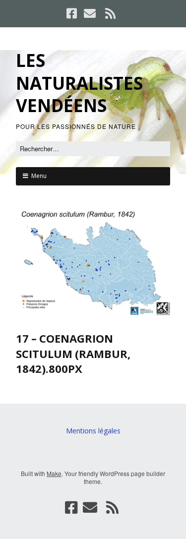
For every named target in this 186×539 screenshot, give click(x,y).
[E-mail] (89, 13)
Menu (39, 176)
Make (54, 473)
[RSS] (110, 13)
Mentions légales (93, 430)
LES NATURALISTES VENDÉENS (79, 83)
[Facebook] (72, 13)
